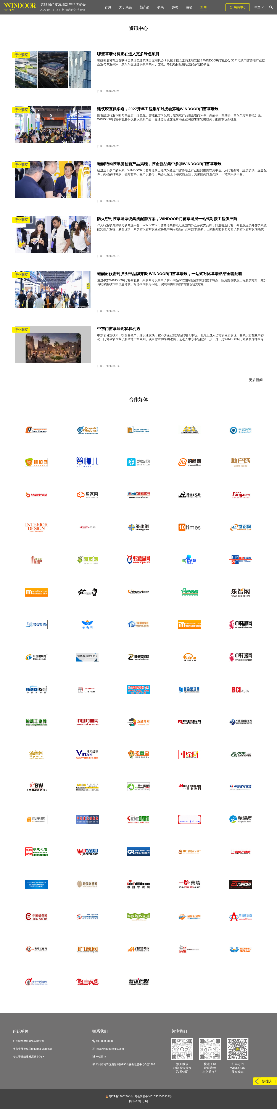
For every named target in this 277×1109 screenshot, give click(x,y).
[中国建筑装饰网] (240, 754)
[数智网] (138, 462)
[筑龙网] (138, 527)
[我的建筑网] (87, 852)
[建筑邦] (36, 560)
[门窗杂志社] (87, 690)
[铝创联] (189, 560)
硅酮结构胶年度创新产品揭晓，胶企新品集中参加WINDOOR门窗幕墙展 (159, 164)
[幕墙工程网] (36, 949)
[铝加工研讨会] (36, 884)
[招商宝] (138, 754)
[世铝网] (240, 527)
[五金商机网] (138, 592)
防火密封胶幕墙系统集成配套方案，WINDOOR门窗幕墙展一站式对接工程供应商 (167, 219)
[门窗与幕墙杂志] (138, 690)
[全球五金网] (189, 917)
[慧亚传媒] (36, 495)
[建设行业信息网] (36, 982)
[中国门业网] (87, 722)
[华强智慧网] (138, 560)
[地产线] (240, 462)
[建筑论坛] (87, 787)
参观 (175, 7)
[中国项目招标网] (240, 722)
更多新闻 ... (257, 380)
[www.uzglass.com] (138, 430)
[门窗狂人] (87, 592)
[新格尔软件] (189, 495)
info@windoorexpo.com (109, 1048)
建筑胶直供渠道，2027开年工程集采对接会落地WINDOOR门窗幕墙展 (158, 109)
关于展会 (125, 7)
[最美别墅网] (87, 884)
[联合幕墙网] (189, 690)
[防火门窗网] (240, 560)
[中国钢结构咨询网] (87, 917)
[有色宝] (87, 625)
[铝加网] (36, 462)
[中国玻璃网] (36, 657)
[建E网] (189, 852)
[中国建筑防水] (36, 787)
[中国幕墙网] (189, 430)
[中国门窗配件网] (189, 819)
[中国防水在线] (138, 917)
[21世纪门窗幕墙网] (240, 884)
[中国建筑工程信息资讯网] (87, 754)
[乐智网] (240, 592)
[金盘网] (36, 754)
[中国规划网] (36, 917)
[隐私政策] (135, 1101)
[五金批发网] (138, 722)
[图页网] (87, 560)
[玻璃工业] (36, 722)
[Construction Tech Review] (36, 430)
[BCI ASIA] (240, 690)
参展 (160, 7)
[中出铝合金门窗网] (36, 592)
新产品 (145, 7)
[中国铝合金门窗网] (189, 625)
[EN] (145, 1101)
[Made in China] (189, 787)
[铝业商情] (189, 949)
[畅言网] (87, 982)
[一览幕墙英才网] (189, 884)
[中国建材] (138, 819)
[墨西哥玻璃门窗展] (87, 430)
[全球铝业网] (240, 917)
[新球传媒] (138, 982)
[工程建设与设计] (240, 852)
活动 (189, 7)
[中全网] (189, 754)
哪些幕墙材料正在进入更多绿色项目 (128, 54)
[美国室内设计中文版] (36, 527)
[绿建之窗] (36, 852)
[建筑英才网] (189, 657)
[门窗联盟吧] (138, 625)
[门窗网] (87, 949)
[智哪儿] (87, 462)
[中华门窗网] (240, 657)
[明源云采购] (36, 819)
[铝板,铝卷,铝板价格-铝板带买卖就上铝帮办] (36, 625)
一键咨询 (100, 1056)
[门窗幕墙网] (138, 949)
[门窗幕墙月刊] (138, 495)
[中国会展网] (138, 884)
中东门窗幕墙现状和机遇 (118, 329)
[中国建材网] (36, 690)
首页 (108, 7)
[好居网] (189, 592)
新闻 (203, 7)
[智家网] (87, 495)
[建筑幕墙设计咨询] (87, 657)
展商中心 (240, 7)
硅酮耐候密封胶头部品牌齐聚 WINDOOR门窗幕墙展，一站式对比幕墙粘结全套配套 (169, 274)
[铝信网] (240, 949)
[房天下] (240, 495)
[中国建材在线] (240, 787)
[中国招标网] (189, 722)
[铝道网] (189, 462)
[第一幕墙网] (138, 787)
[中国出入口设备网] (138, 852)
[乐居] (87, 527)
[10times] (189, 527)
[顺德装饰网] (138, 657)
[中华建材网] (240, 625)
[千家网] (240, 430)
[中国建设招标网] (87, 819)
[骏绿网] (240, 819)
